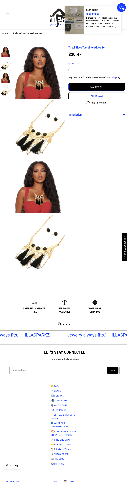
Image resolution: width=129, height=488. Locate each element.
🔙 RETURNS (56, 395)
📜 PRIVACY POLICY (60, 449)
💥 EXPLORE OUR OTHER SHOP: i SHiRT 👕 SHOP (63, 433)
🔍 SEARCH (56, 391)
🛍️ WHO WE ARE (58, 405)
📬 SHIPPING (57, 463)
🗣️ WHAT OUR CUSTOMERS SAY (58, 425)
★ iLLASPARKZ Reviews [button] (124, 247)
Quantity (73, 63)
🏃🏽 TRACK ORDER (59, 454)
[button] (7, 15)
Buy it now (97, 96)
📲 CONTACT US (58, 400)
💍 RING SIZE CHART (60, 440)
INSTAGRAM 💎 (58, 410)
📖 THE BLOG (57, 459)
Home (5, 33)
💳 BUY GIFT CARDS (60, 444)
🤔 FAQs (54, 386)
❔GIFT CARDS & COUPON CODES (63, 417)
